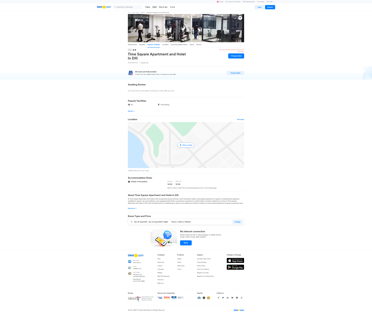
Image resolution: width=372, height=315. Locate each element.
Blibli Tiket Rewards (249, 2)
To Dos (179, 269)
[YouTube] (232, 297)
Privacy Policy (201, 266)
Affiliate (160, 273)
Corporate (161, 269)
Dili (134, 12)
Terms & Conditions (203, 269)
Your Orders (260, 2)
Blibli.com (161, 283)
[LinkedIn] (227, 297)
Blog (159, 259)
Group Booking (201, 262)
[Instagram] (237, 297)
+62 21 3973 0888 (139, 281)
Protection (161, 280)
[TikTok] (241, 297)
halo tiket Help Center (204, 259)
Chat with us (137, 263)
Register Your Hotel (203, 273)
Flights (179, 259)
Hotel (129, 12)
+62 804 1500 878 (139, 276)
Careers (160, 266)
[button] (186, 145)
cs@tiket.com (137, 269)
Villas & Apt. (181, 266)
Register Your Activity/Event (205, 276)
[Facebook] (218, 297)
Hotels (179, 262)
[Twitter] (223, 297)
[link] (259, 7)
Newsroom (161, 262)
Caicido (143, 12)
